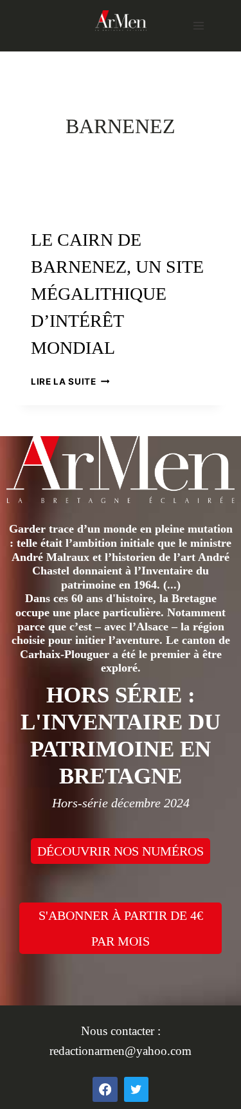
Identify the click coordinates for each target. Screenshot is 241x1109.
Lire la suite (70, 381)
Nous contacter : (121, 1031)
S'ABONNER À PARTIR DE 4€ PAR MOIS (121, 928)
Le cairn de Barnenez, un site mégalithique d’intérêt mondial (117, 294)
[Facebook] (105, 1089)
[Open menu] (198, 25)
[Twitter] (136, 1089)
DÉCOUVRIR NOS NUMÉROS (120, 851)
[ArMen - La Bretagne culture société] (121, 20)
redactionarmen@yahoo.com (120, 1051)
